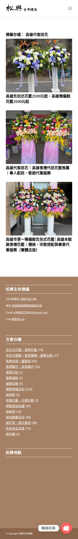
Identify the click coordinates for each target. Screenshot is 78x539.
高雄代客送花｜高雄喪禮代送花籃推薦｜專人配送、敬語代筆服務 (37, 170)
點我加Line (18, 319)
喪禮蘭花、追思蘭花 (20, 367)
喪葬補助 (12, 378)
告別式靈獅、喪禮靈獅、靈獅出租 (29, 355)
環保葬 (10, 395)
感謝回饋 (12, 383)
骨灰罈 (10, 434)
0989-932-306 (28, 299)
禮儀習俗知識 (15, 406)
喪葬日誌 (12, 372)
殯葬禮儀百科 (15, 389)
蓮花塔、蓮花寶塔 (18, 423)
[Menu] (70, 8)
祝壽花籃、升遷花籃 (20, 400)
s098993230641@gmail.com (31, 312)
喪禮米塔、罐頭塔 (18, 361)
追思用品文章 (15, 428)
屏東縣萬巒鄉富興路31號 (27, 305)
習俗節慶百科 (15, 417)
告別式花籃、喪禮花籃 (21, 350)
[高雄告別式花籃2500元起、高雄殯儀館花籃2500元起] (39, 65)
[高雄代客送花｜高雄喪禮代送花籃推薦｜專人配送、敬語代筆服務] (39, 137)
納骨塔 (10, 411)
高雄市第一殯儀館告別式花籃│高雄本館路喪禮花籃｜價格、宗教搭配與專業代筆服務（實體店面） (39, 244)
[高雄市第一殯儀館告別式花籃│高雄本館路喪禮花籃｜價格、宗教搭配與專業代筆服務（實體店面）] (39, 209)
